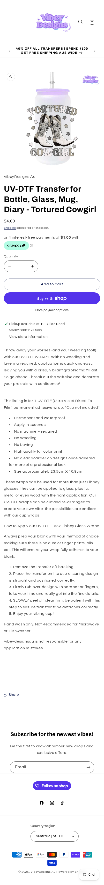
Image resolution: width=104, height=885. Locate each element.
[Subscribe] (88, 767)
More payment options (52, 310)
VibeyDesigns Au (43, 872)
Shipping (10, 228)
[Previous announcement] (9, 51)
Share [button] (14, 695)
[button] (10, 22)
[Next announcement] (94, 51)
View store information (28, 337)
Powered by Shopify (71, 872)
